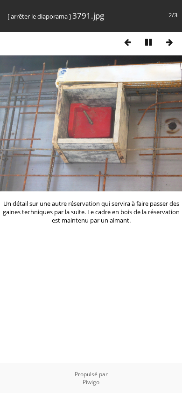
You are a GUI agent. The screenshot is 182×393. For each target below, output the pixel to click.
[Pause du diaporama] (148, 42)
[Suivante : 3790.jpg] (169, 42)
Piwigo (91, 382)
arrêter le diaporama (39, 16)
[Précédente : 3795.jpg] (127, 42)
